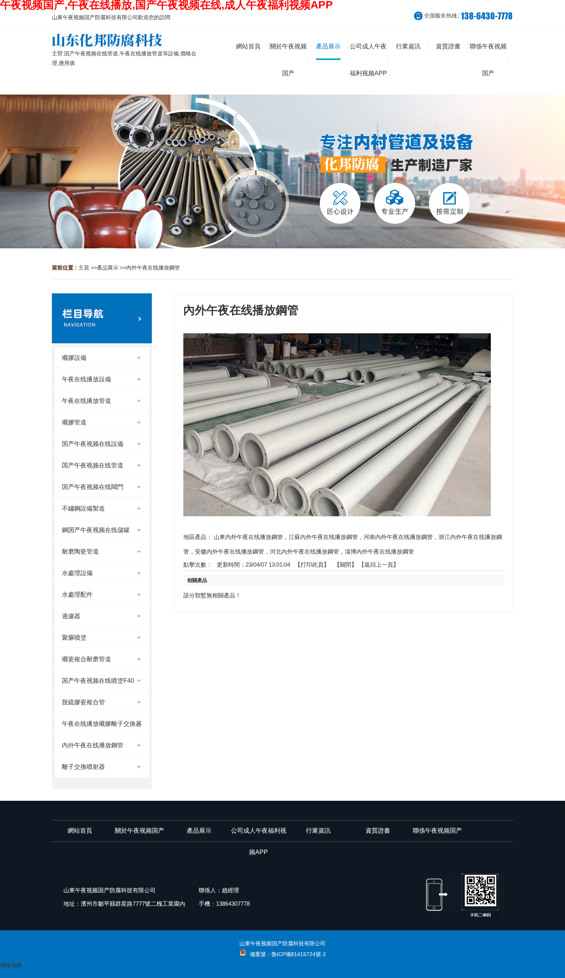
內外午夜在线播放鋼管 (153, 267)
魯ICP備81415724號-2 (298, 954)
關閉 (345, 564)
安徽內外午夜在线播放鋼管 (229, 551)
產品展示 (107, 267)
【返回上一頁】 (379, 564)
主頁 (83, 267)
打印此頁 (312, 564)
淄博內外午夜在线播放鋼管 (379, 551)
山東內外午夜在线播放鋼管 (248, 537)
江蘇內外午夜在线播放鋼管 (323, 537)
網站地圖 (11, 965)
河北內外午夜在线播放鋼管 (304, 551)
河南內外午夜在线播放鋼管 (398, 537)
